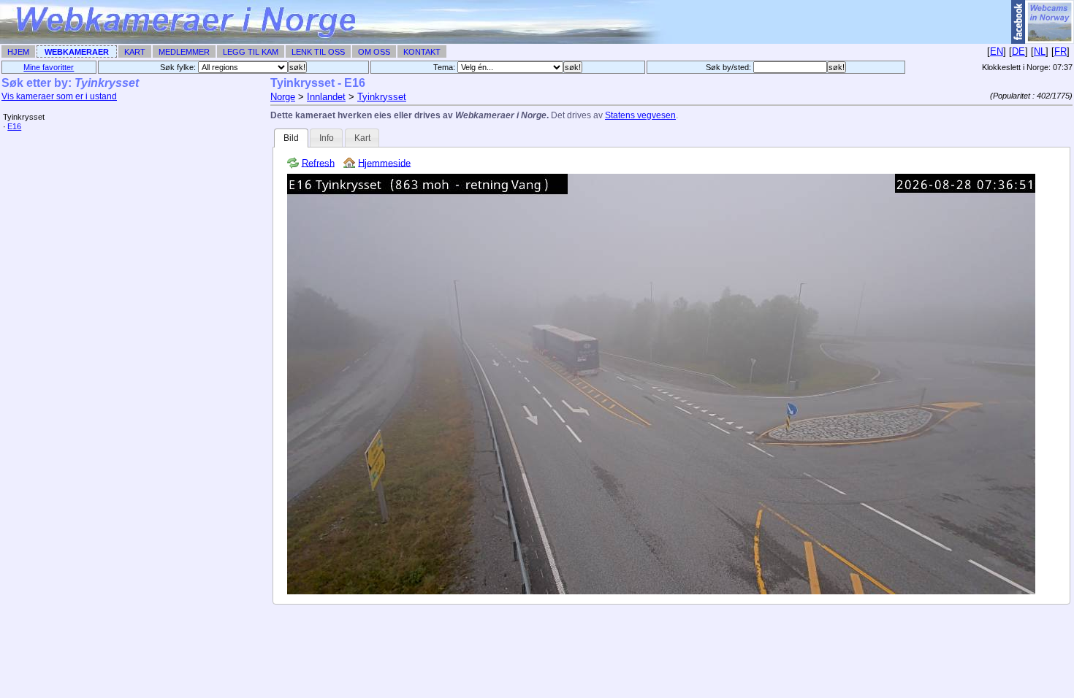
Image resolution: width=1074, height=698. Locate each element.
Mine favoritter (48, 67)
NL (1040, 51)
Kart (134, 51)
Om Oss (374, 51)
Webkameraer (77, 51)
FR (1060, 51)
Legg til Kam (250, 51)
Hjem (18, 51)
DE (1018, 51)
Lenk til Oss (318, 51)
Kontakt (422, 51)
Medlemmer (184, 51)
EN (996, 51)
